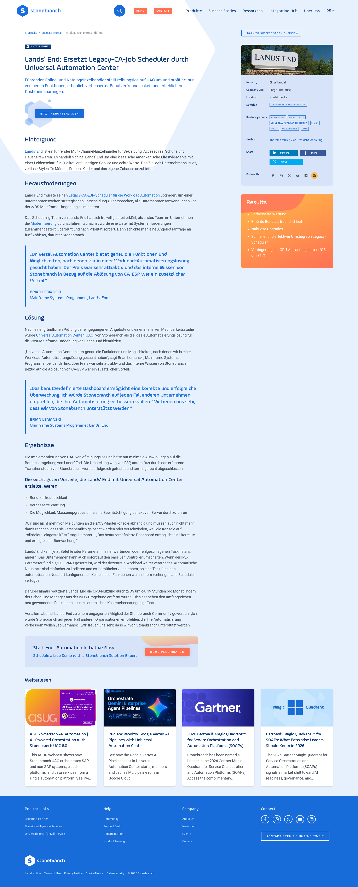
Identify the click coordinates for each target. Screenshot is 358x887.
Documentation (113, 833)
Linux (315, 123)
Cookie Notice (94, 873)
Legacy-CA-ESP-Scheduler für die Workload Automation (114, 195)
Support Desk (112, 826)
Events (186, 833)
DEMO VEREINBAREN (167, 651)
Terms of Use (52, 873)
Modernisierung (44, 223)
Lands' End (34, 151)
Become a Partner (36, 819)
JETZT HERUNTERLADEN (59, 113)
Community (111, 819)
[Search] (119, 11)
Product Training (114, 841)
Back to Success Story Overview (272, 33)
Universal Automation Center (289, 123)
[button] (284, 153)
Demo (140, 11)
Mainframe (278, 117)
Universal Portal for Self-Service (45, 833)
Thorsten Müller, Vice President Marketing (296, 140)
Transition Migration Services (43, 826)
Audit (274, 129)
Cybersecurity (115, 873)
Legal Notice (33, 873)
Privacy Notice (73, 873)
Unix (305, 129)
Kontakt (163, 11)
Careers (187, 841)
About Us (188, 819)
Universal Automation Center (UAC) (65, 335)
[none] (193, 11)
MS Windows (290, 129)
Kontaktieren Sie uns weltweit (295, 836)
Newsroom (189, 826)
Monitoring (296, 117)
